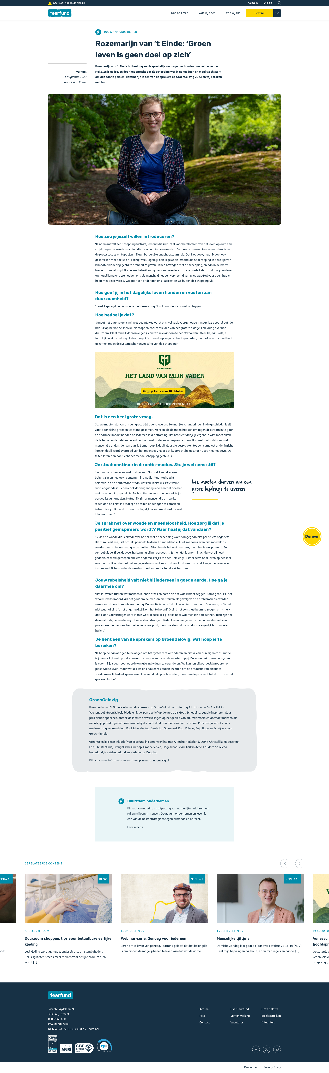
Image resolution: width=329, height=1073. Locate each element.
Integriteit (268, 1022)
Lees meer (68, 924)
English (268, 2)
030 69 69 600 (57, 1019)
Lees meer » (135, 827)
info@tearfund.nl (58, 1024)
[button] (284, 863)
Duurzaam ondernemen (120, 32)
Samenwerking (240, 1016)
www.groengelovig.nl (155, 760)
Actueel (204, 1009)
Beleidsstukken (271, 1016)
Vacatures (236, 1022)
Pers (202, 1016)
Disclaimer (251, 1067)
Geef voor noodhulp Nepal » (69, 2)
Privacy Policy (272, 1067)
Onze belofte (269, 1009)
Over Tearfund (239, 1009)
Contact (253, 2)
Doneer (312, 536)
